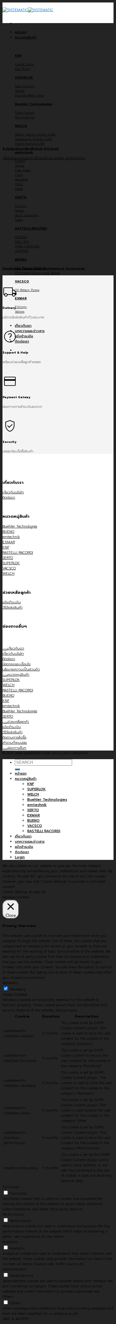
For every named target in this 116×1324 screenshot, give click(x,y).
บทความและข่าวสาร (30, 331)
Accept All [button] (37, 892)
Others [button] (7, 1296)
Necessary (18, 989)
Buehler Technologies (47, 799)
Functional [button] (10, 1187)
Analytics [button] (9, 1242)
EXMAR (33, 815)
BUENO (33, 820)
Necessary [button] (10, 983)
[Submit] (17, 769)
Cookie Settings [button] (14, 892)
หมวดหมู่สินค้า (26, 37)
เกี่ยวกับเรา (23, 325)
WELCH (33, 794)
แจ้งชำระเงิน (24, 336)
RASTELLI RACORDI (43, 831)
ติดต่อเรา (22, 341)
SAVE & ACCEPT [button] (15, 1319)
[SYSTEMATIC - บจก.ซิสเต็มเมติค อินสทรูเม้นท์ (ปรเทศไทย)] (27, 10)
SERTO (33, 810)
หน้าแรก (21, 32)
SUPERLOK (36, 789)
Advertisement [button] (14, 1269)
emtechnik (37, 805)
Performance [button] (13, 1214)
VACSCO (34, 825)
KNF (30, 784)
